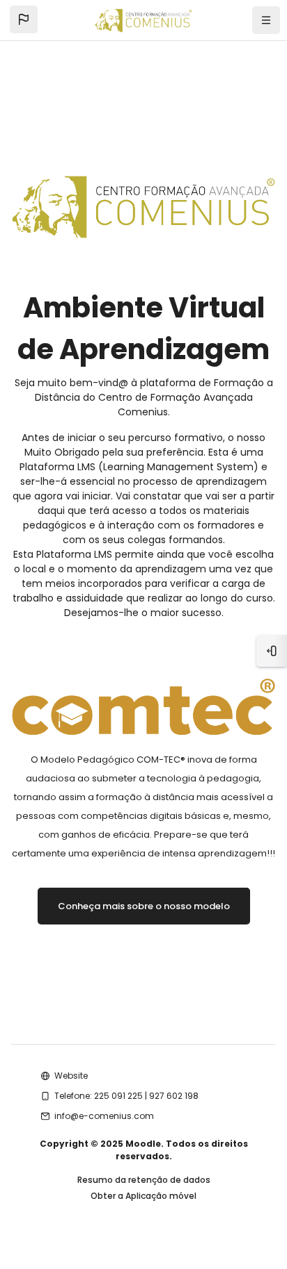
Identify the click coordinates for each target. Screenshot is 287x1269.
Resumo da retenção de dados (143, 1180)
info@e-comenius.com (104, 1116)
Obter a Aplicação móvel (143, 1196)
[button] (24, 19)
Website (71, 1075)
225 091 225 (118, 1096)
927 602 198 (174, 1096)
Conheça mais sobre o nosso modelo (144, 906)
